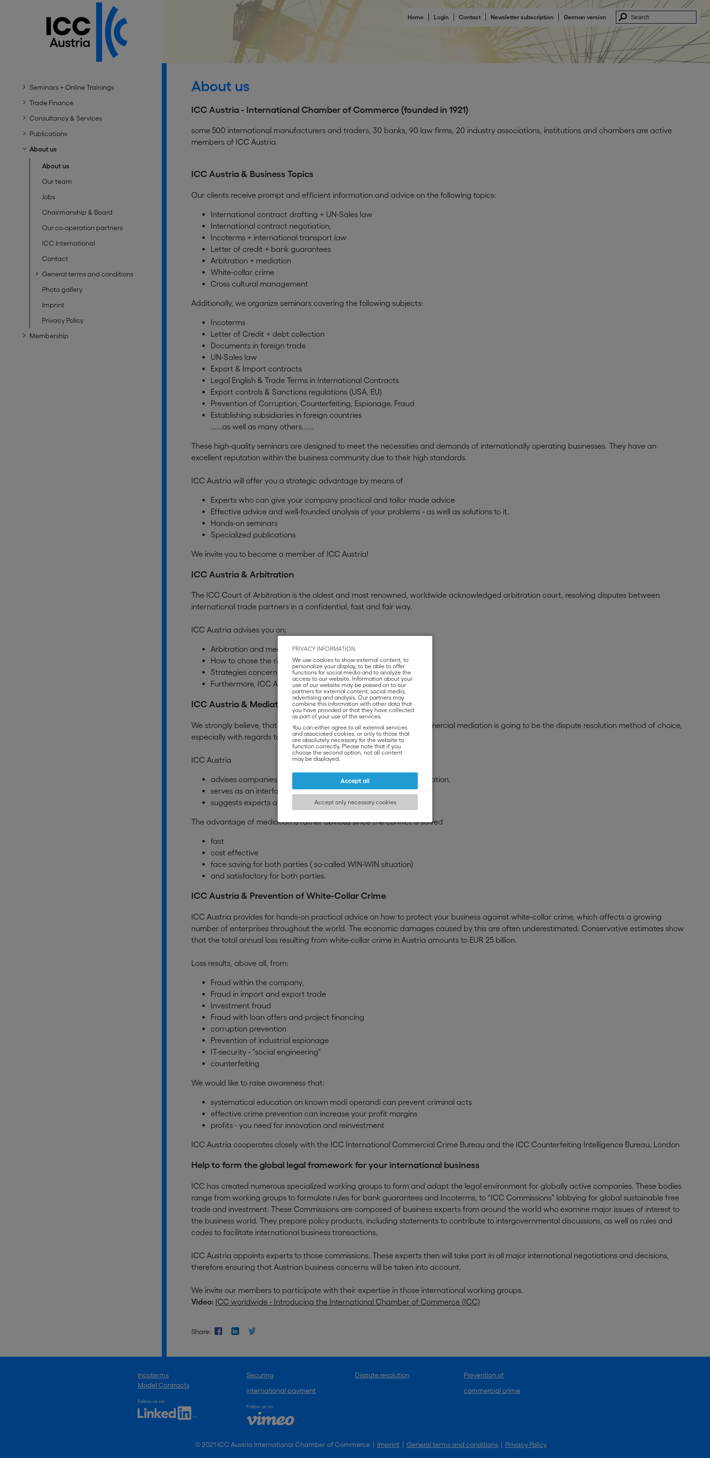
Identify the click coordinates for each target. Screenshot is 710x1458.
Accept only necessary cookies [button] (355, 802)
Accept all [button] (355, 780)
